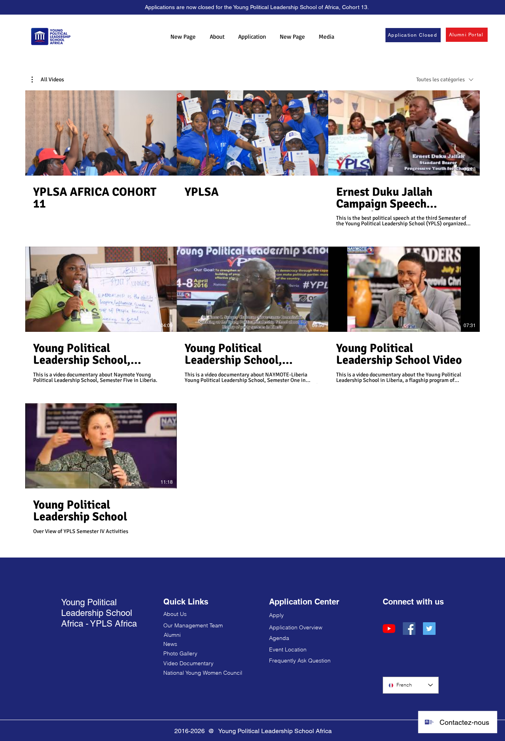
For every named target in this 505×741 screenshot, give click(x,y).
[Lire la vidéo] (101, 133)
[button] (217, 36)
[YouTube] (389, 628)
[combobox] (444, 79)
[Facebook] (409, 628)
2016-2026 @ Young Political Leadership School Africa (253, 731)
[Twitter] (429, 628)
